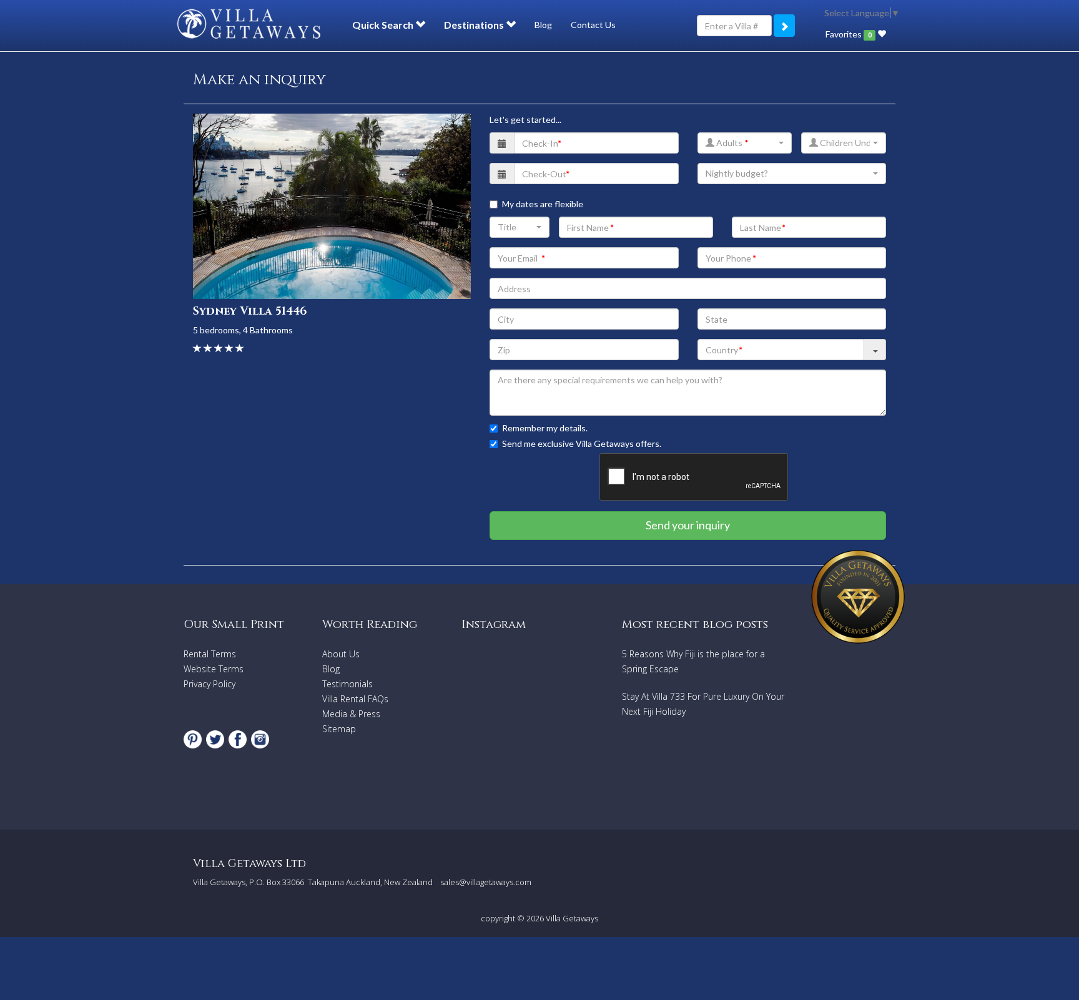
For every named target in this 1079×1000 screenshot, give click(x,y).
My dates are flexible (542, 204)
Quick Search (383, 25)
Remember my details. (545, 428)
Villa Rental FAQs (355, 699)
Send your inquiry (688, 525)
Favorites (848, 34)
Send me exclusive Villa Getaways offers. (581, 443)
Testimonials (347, 684)
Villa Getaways (572, 918)
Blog (543, 24)
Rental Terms (210, 654)
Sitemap (339, 729)
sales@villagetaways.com (485, 882)
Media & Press (351, 714)
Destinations (475, 25)
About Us (341, 654)
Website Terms (214, 669)
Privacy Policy (209, 684)
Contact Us (593, 24)
